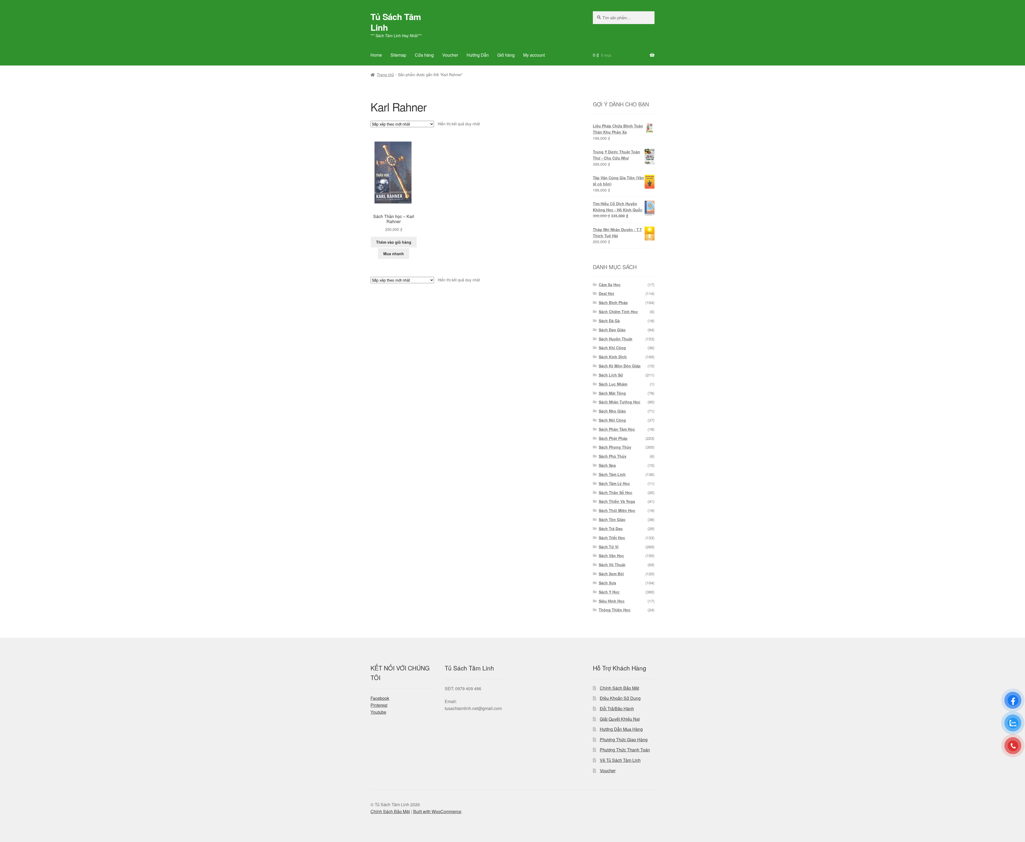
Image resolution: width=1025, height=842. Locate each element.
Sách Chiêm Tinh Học (618, 311)
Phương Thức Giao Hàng (624, 739)
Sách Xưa (607, 582)
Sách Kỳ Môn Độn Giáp (620, 365)
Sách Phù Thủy (612, 456)
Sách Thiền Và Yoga (617, 501)
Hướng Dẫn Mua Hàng (621, 729)
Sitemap (398, 55)
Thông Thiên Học (614, 609)
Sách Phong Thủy (615, 447)
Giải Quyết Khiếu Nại (620, 719)
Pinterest (378, 705)
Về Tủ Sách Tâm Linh (620, 760)
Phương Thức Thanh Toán (625, 750)
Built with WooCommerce (437, 811)
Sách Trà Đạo (611, 528)
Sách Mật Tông (612, 393)
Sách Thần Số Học (615, 492)
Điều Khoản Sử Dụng (620, 698)
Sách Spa (607, 465)
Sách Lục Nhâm (613, 384)
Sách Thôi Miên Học (617, 510)
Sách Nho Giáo (612, 411)
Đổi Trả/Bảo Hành (617, 708)
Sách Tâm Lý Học (614, 483)
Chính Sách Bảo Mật (619, 688)
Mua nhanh (393, 253)
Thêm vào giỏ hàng (393, 242)
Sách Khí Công (612, 347)
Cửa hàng (424, 55)
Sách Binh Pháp (613, 302)
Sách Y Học (609, 592)
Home (376, 55)
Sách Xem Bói (611, 573)
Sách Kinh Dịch (613, 356)
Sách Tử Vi (608, 546)
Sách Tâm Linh (612, 474)
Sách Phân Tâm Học (617, 429)
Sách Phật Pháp (613, 438)
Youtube (378, 712)
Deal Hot (606, 293)
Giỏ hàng (506, 55)
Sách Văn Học (611, 555)
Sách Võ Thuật (612, 564)
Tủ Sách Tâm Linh (395, 21)
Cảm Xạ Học (610, 284)
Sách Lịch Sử (611, 375)
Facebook (379, 698)
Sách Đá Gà (609, 320)
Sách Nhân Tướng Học (619, 402)
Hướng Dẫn (478, 55)
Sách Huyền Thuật (615, 339)
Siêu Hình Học (612, 601)
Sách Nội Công (612, 420)
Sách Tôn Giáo (612, 519)
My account (534, 55)
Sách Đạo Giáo (612, 329)
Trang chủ (385, 74)
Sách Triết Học (612, 537)
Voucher (450, 55)
